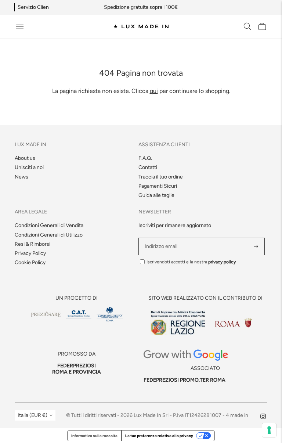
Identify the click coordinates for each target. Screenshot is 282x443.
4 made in (237, 415)
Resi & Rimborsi (32, 244)
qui (154, 90)
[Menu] (20, 26)
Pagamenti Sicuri (157, 186)
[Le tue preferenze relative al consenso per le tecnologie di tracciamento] (269, 430)
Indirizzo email (162, 238)
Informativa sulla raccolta (94, 435)
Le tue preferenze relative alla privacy (159, 435)
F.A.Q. (145, 158)
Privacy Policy (30, 253)
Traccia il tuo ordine (160, 177)
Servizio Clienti (35, 7)
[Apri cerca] (247, 26)
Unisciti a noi (29, 167)
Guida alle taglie (156, 195)
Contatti (147, 167)
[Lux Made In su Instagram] (263, 417)
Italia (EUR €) (32, 415)
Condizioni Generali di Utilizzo (49, 235)
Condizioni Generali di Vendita (49, 225)
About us (25, 158)
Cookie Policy (30, 262)
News (21, 177)
